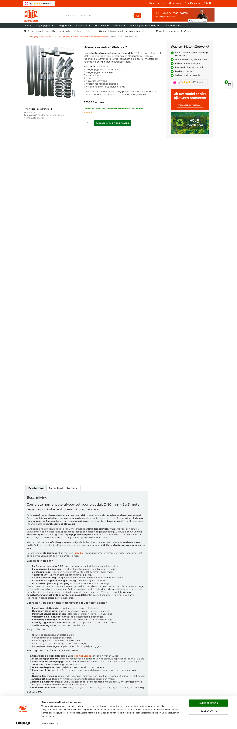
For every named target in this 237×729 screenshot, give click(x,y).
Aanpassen (207, 711)
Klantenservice (156, 3)
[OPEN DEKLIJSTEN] (89, 26)
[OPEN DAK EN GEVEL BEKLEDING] (158, 26)
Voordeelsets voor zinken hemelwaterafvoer (90, 37)
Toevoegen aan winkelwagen (112, 123)
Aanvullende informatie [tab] (63, 488)
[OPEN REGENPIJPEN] (52, 26)
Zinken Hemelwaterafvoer (57, 37)
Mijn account (174, 3)
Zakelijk (207, 3)
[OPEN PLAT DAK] (124, 26)
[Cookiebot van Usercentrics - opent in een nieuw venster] (23, 724)
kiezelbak (79, 553)
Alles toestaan (208, 703)
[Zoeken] (137, 15)
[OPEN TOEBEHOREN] (179, 26)
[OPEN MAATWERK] (108, 26)
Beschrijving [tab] (36, 488)
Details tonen (47, 723)
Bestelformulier (192, 3)
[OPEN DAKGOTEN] (71, 26)
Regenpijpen (37, 37)
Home (26, 37)
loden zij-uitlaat (82, 656)
